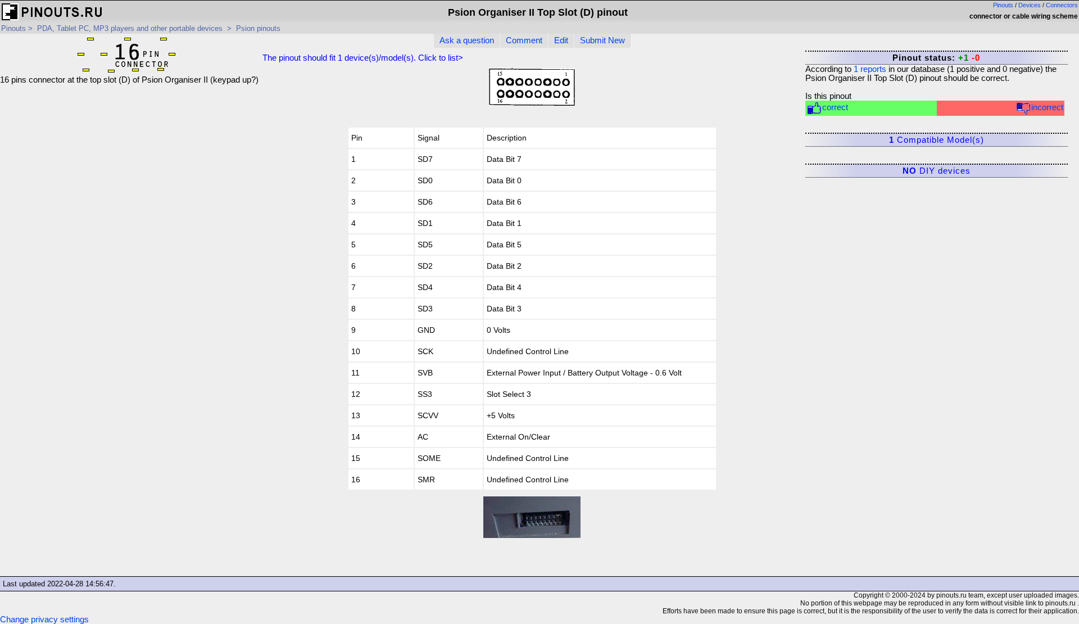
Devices (1029, 5)
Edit (561, 40)
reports (870, 69)
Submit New (602, 40)
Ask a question (466, 40)
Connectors (1062, 5)
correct (835, 107)
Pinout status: (936, 57)
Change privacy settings (44, 619)
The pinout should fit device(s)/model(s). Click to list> (362, 57)
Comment (524, 40)
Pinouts (1003, 5)
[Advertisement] (129, 163)
